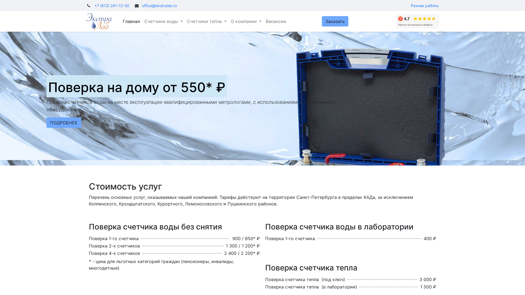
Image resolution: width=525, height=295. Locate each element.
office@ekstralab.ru (159, 5)
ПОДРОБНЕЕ (64, 122)
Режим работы (425, 5)
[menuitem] (131, 21)
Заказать (335, 21)
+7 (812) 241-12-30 (111, 5)
